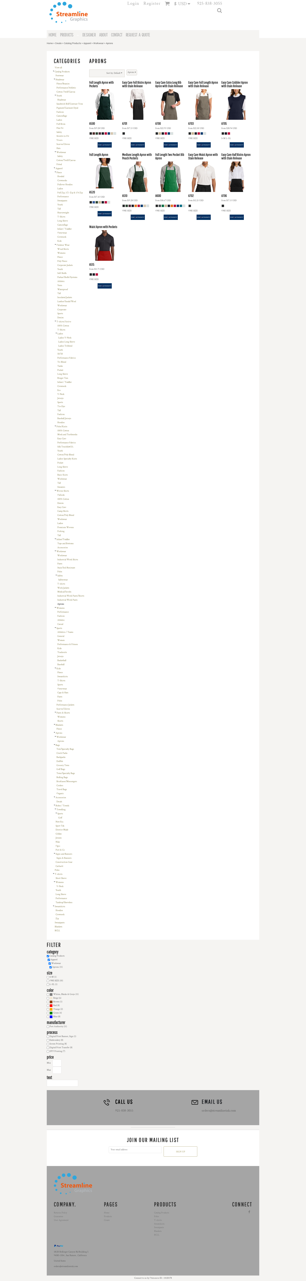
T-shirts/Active (63, 321)
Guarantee (58, 1216)
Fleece (59, 172)
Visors (59, 140)
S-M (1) (53, 976)
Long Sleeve (62, 220)
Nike (58, 842)
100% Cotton (63, 325)
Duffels (59, 761)
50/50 (60, 353)
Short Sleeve (61, 878)
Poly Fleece (62, 261)
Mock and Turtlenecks (67, 434)
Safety (59, 132)
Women (61, 640)
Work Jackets (63, 587)
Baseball (60, 664)
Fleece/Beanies (63, 83)
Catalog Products (72, 43)
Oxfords (61, 495)
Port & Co (60, 849)
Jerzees (59, 837)
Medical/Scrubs (64, 591)
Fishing (60, 531)
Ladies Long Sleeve (66, 341)
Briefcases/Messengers (66, 781)
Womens (61, 253)
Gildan (59, 833)
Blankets (59, 725)
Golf (60, 817)
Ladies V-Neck (64, 337)
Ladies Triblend (65, 345)
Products (108, 1216)
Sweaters (61, 487)
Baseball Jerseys (64, 418)
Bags (58, 745)
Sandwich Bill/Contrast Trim (69, 103)
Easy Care (61, 438)
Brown (56, 1001)
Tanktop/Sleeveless (64, 902)
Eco (59, 390)
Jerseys (60, 398)
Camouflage (61, 115)
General (60, 636)
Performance (63, 196)
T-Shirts (61, 216)
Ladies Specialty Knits (67, 458)
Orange (56, 1009)
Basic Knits (62, 474)
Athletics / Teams (65, 632)
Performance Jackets (65, 704)
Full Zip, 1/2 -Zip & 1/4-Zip (70, 192)
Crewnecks (62, 180)
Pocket (60, 370)
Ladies (59, 120)
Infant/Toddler (63, 539)
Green (56, 1012)
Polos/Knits (61, 426)
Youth (59, 95)
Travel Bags (61, 789)
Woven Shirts (62, 491)
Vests (59, 285)
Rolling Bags (62, 777)
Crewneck (61, 236)
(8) (56, 1005)
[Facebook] (249, 1211)
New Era (59, 821)
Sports (60, 313)
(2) (58, 1009)
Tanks (60, 366)
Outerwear (62, 232)
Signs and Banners (64, 854)
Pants (59, 563)
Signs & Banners (64, 858)
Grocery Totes (62, 765)
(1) (57, 1001)
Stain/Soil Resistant (66, 567)
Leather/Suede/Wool (66, 301)
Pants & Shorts (63, 712)
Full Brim (60, 124)
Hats (58, 148)
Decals (59, 801)
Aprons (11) (57, 967)
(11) (66, 994)
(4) (57, 1012)
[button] (184, 3)
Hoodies (61, 422)
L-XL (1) (53, 984)
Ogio (58, 846)
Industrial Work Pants (67, 599)
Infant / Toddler (64, 229)
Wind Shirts (63, 249)
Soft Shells (62, 273)
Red (55, 1005)
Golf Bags (60, 769)
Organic (60, 793)
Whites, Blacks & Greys (64, 994)
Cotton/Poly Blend (65, 454)
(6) (57, 998)
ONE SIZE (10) (56, 980)
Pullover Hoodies (65, 184)
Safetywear (63, 579)
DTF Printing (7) (57, 1051)
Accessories (62, 547)
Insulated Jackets (64, 297)
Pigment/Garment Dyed (67, 108)
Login (133, 3)
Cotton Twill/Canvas (65, 91)
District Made (62, 829)
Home (50, 43)
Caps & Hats (62, 692)
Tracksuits (62, 652)
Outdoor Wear (63, 245)
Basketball (61, 660)
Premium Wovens (65, 527)
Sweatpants (62, 200)
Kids (59, 241)
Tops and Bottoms (65, 543)
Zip (57, 918)
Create (58, 43)
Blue (55, 1016)
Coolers (59, 785)
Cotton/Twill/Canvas (66, 160)
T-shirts (61, 583)
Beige (55, 998)
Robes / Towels (62, 805)
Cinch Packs (61, 753)
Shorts (60, 720)
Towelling (61, 809)
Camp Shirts (63, 511)
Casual (60, 624)
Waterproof (62, 289)
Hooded (60, 176)
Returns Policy (60, 1212)
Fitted (59, 164)
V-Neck (60, 394)
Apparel (87, 43)
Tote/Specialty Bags (65, 749)
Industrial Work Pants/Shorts (70, 595)
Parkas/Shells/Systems (67, 277)
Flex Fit (59, 128)
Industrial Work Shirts (67, 559)
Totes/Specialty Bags (65, 773)
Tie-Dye (61, 406)
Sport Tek (60, 825)
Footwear (60, 75)
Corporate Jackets (65, 265)
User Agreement (61, 1220)
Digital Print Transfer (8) (61, 1047)
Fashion (60, 112)
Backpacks (61, 757)
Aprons (59, 733)
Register (152, 3)
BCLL (57, 930)
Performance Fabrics (66, 357)
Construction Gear (64, 862)
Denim (60, 317)
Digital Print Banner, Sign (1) (63, 1036)
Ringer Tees (62, 378)
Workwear (98, 43)
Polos (59, 571)
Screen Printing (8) (58, 1043)
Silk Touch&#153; (65, 446)
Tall (59, 208)
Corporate (61, 309)
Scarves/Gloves (63, 144)
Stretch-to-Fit (62, 136)
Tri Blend (61, 362)
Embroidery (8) (56, 1040)
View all (58, 67)
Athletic (61, 281)
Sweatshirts (62, 676)
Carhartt (59, 866)
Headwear (60, 79)
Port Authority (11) (58, 1026)
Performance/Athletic (66, 87)
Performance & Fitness (67, 644)
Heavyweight (63, 212)
